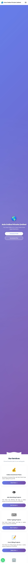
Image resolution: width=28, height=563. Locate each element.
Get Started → (14, 505)
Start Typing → (14, 527)
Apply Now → (14, 550)
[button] (3, 560)
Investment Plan (14, 238)
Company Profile (14, 233)
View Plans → (14, 482)
